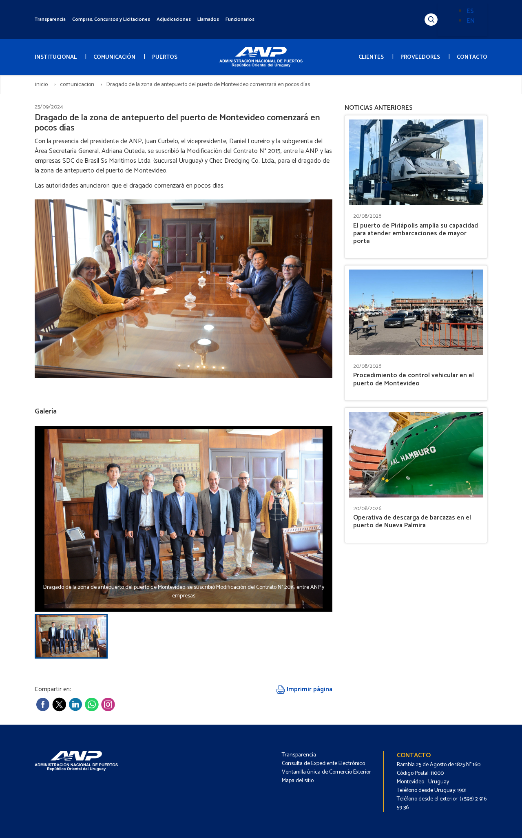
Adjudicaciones (174, 19)
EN (471, 21)
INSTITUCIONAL (56, 57)
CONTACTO (472, 57)
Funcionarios (240, 19)
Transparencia (50, 19)
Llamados (208, 19)
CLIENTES (371, 57)
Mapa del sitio (298, 780)
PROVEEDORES (420, 57)
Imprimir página (308, 689)
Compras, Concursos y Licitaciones (111, 19)
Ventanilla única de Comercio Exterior (326, 772)
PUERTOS (164, 57)
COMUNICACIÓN (114, 57)
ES (470, 11)
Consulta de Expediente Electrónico (323, 763)
